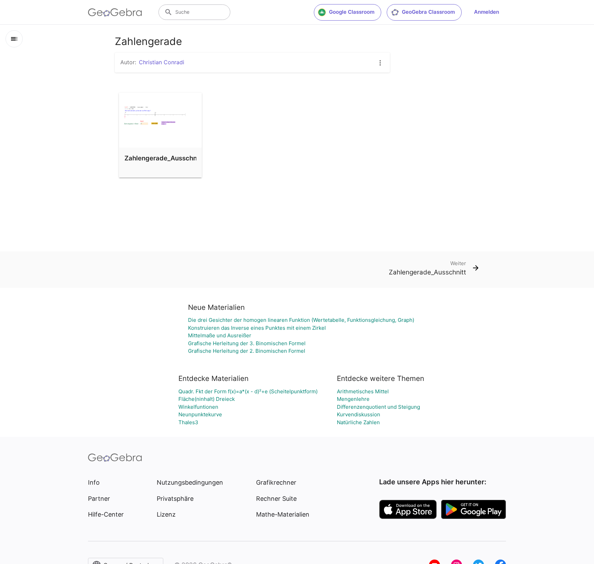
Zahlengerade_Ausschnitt (164, 158)
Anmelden (486, 12)
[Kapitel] (14, 38)
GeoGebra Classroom (428, 12)
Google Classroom (351, 12)
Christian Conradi (161, 62)
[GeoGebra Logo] (115, 12)
